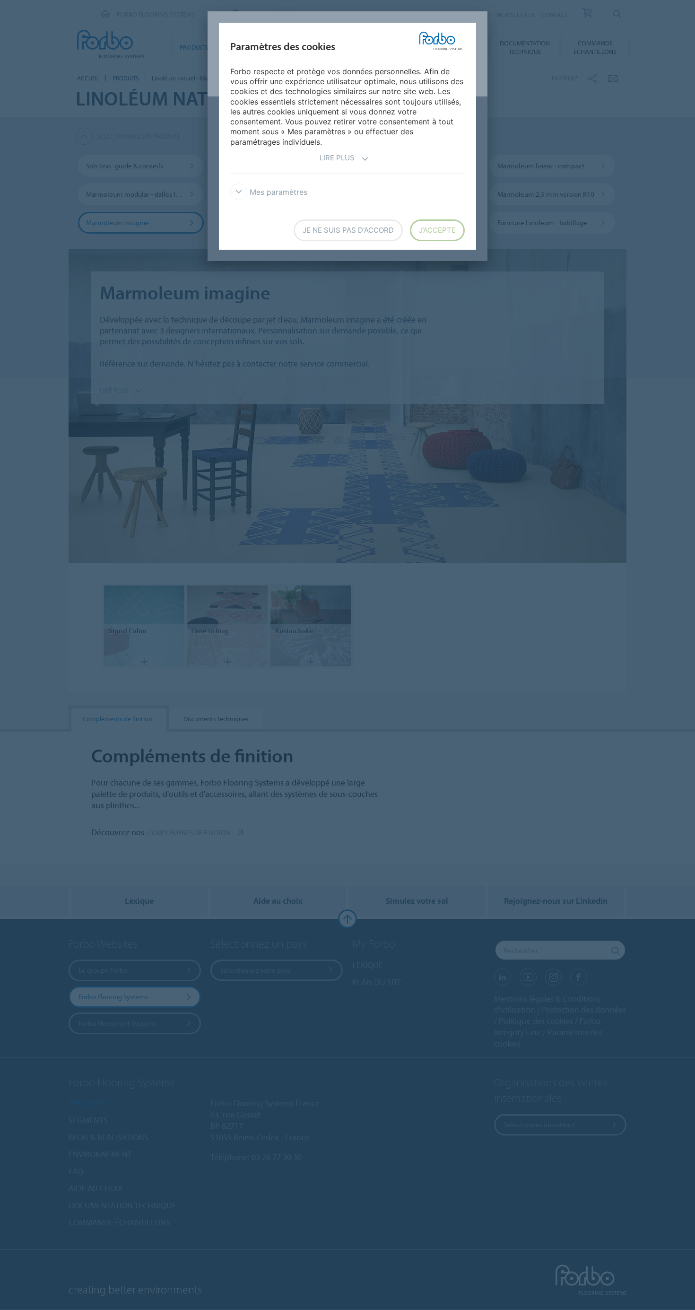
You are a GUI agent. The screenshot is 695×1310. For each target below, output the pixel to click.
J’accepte (437, 230)
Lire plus (337, 157)
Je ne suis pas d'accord (348, 230)
